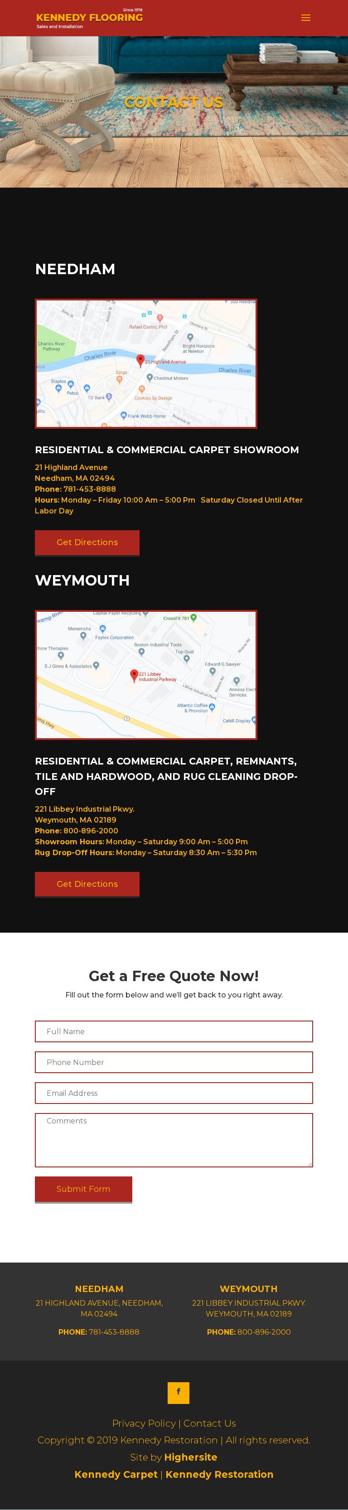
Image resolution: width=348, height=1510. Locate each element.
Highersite (191, 1457)
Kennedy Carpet (116, 1474)
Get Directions (87, 542)
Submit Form (84, 1189)
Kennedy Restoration (219, 1474)
